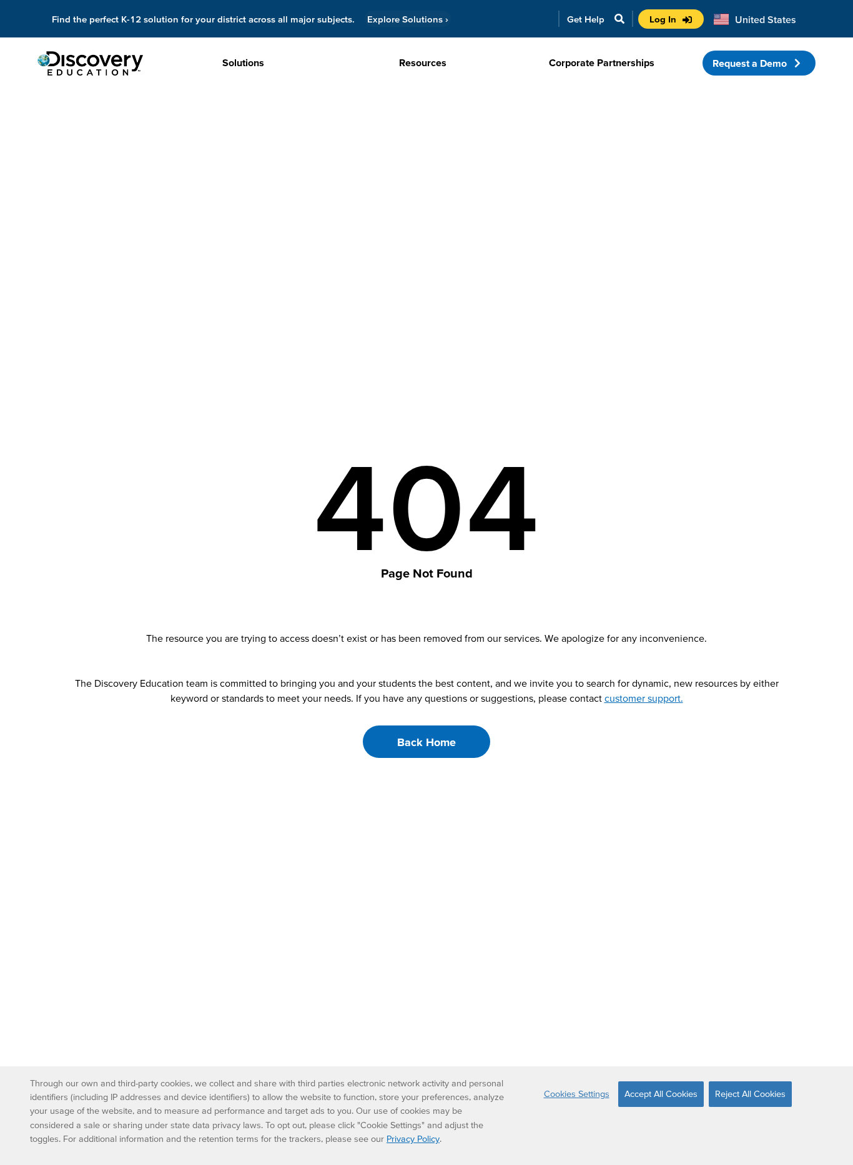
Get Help (585, 19)
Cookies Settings (576, 1094)
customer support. (643, 698)
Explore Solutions (407, 19)
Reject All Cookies (750, 1094)
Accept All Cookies (661, 1094)
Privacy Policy (413, 1139)
